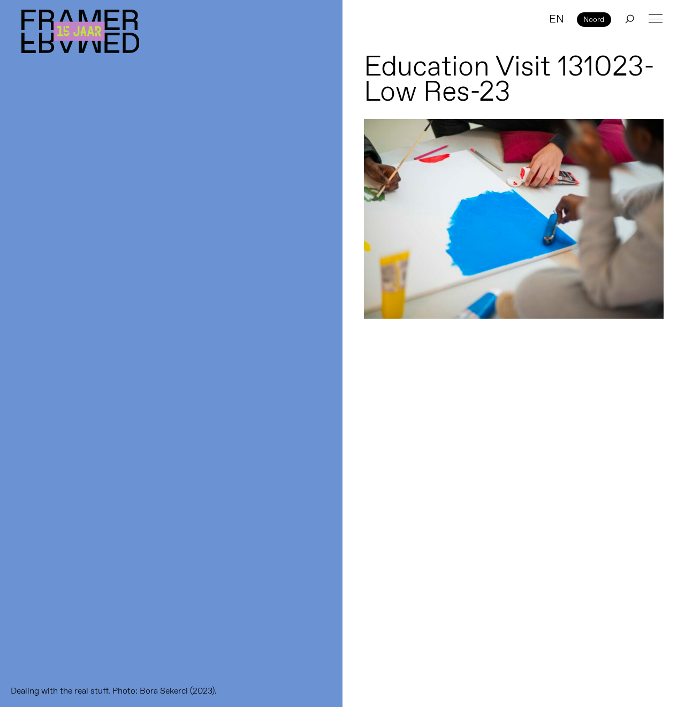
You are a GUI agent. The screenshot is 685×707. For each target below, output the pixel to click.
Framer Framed (80, 31)
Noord (593, 19)
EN (556, 19)
